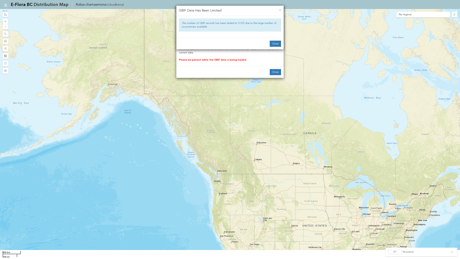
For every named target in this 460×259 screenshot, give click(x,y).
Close (275, 43)
